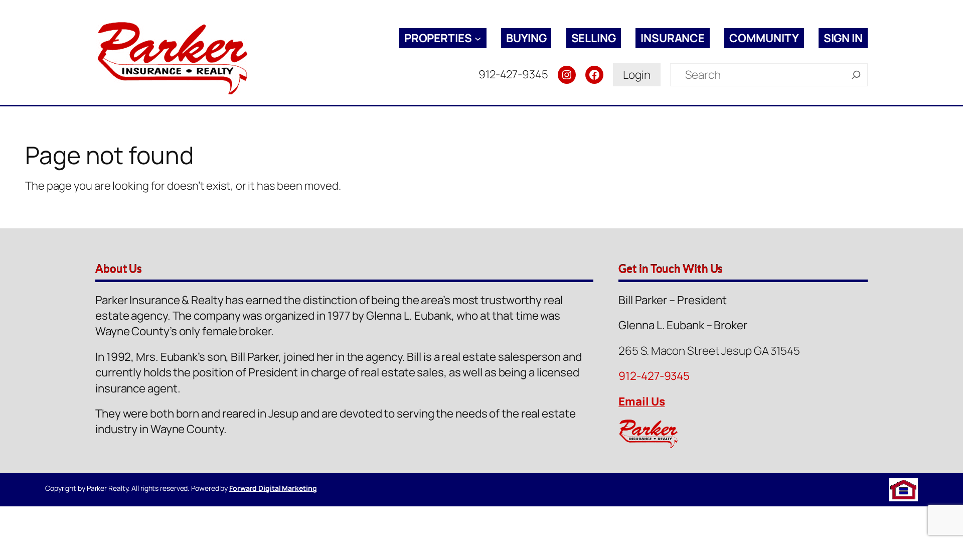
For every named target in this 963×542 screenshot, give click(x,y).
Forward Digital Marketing (273, 488)
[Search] (856, 75)
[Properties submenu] (477, 38)
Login (637, 74)
